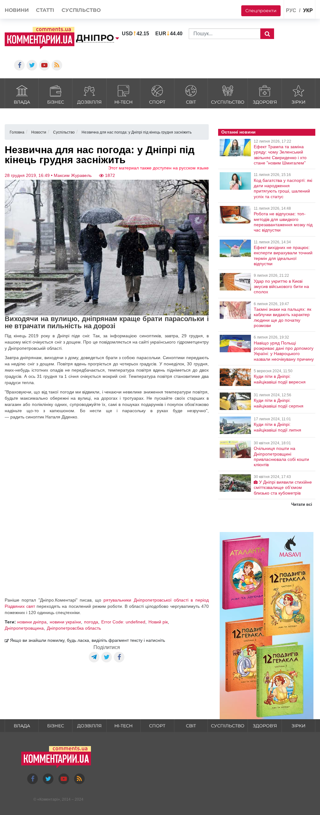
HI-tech (123, 102)
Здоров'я (265, 102)
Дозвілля (89, 102)
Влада (22, 102)
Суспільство (227, 102)
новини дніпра (32, 621)
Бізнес (55, 102)
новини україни (65, 621)
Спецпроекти (261, 10)
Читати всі (301, 504)
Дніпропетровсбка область (74, 628)
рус (291, 10)
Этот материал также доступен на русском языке (158, 167)
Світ (191, 102)
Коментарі (48, 799)
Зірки (299, 102)
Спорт (157, 102)
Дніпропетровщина (24, 628)
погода (91, 621)
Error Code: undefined (123, 621)
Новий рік (158, 621)
